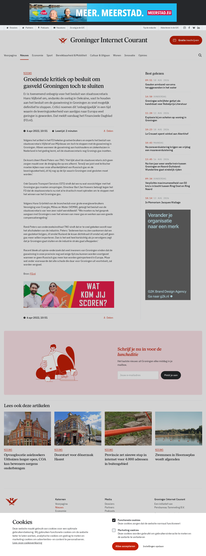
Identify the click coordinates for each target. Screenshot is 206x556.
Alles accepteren (125, 546)
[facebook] (189, 27)
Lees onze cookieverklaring (27, 542)
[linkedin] (198, 27)
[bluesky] (194, 27)
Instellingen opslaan (153, 546)
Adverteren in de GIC (170, 27)
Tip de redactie (149, 27)
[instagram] (184, 27)
